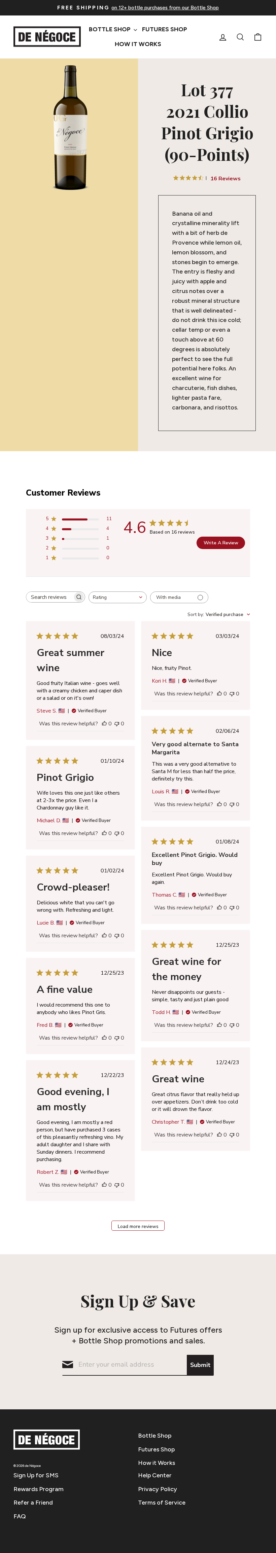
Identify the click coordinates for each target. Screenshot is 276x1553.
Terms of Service (161, 1502)
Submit (200, 1365)
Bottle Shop (110, 29)
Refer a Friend (33, 1502)
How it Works (156, 1463)
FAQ (19, 1516)
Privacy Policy (157, 1489)
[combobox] (118, 597)
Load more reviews (138, 1226)
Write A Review (221, 543)
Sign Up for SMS (36, 1475)
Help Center (155, 1475)
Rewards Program (38, 1489)
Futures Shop (164, 29)
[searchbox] (49, 597)
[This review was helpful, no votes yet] (104, 723)
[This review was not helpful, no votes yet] (116, 723)
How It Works (138, 44)
